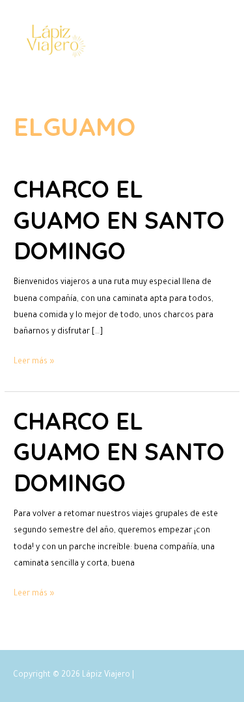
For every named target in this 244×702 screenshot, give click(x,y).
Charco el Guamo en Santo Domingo (119, 219)
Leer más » (34, 360)
